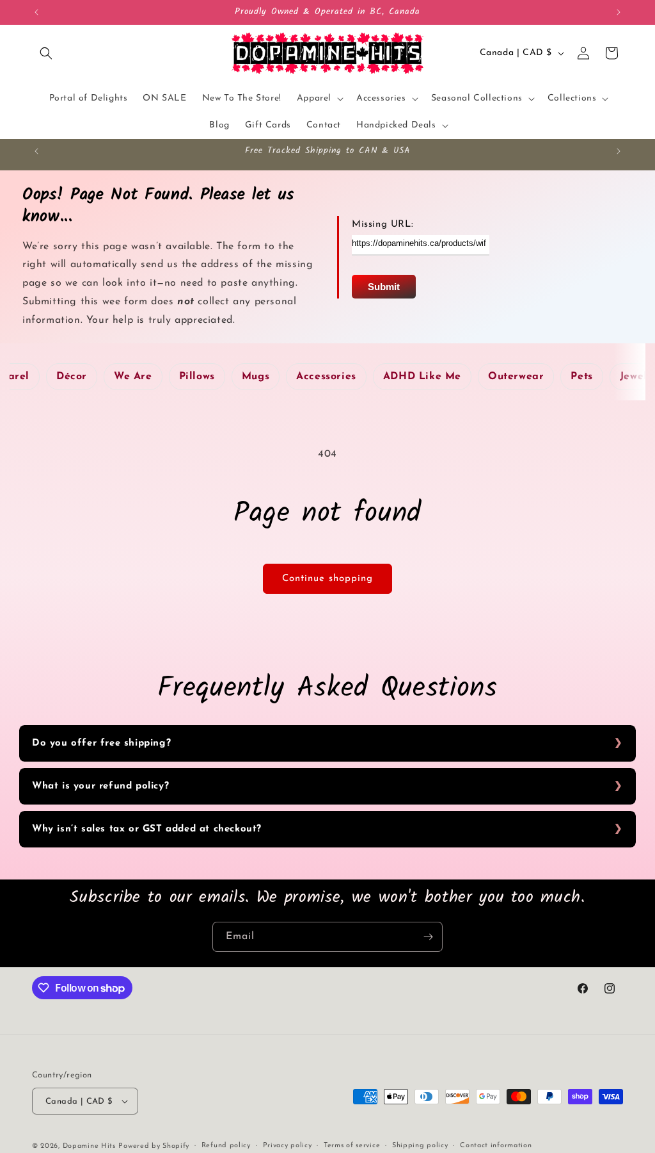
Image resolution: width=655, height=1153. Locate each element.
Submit (384, 286)
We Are (133, 377)
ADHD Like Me (422, 377)
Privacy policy (287, 1145)
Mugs (255, 377)
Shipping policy (420, 1145)
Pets (581, 377)
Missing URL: (382, 224)
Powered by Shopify (153, 1146)
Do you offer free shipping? (101, 743)
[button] (46, 53)
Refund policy (226, 1145)
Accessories (326, 377)
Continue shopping (327, 579)
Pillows (197, 377)
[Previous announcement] (36, 12)
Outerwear (516, 377)
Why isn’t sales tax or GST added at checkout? (147, 829)
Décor (71, 377)
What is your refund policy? (100, 786)
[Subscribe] (428, 937)
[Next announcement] (618, 12)
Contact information (496, 1145)
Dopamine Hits (89, 1146)
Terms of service (352, 1145)
